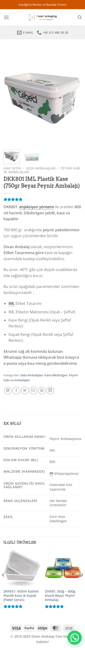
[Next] (74, 97)
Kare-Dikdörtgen (56, 375)
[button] (75, 638)
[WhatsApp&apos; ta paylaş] (8, 390)
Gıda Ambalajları (41, 168)
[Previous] (11, 97)
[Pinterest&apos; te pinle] (42, 390)
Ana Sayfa (12, 168)
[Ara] (79, 17)
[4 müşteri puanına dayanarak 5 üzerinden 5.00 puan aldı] (42, 199)
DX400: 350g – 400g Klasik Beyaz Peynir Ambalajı (60, 595)
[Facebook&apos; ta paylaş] (16, 390)
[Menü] (6, 17)
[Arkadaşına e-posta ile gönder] (33, 390)
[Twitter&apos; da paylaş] (25, 390)
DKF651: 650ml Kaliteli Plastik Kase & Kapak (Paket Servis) (21, 595)
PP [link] (51, 473)
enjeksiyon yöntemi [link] (36, 206)
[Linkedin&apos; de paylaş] (50, 390)
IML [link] (11, 303)
